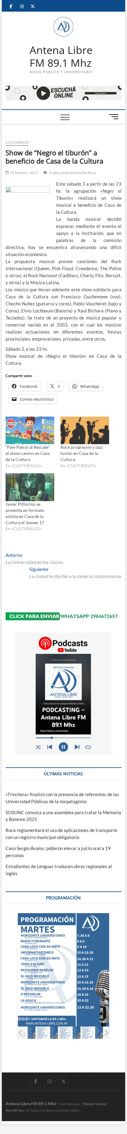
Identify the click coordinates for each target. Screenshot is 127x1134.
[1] (24, 1032)
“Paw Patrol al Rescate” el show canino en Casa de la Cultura (28, 453)
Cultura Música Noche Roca (72, 172)
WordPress (15, 1110)
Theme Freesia (94, 1104)
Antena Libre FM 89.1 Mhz (61, 56)
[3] (69, 1032)
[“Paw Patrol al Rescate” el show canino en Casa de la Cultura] (30, 430)
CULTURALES (17, 142)
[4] (92, 1032)
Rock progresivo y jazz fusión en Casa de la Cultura (81, 453)
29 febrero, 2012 (23, 172)
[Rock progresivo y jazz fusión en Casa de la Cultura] (84, 430)
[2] (47, 1032)
